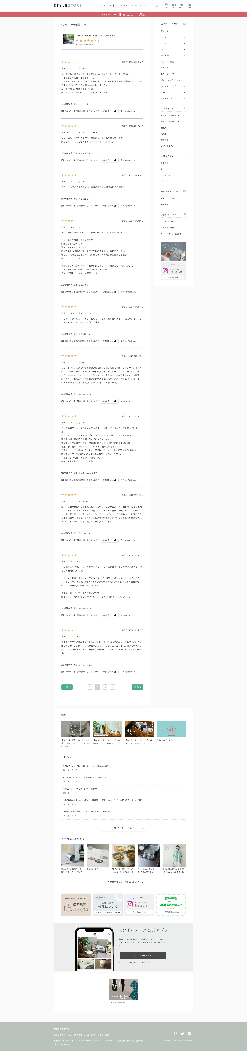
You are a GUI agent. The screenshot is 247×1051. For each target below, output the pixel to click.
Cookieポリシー (109, 1041)
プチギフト (165, 140)
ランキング (165, 175)
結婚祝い (164, 134)
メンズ (164, 37)
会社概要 (139, 1041)
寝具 (163, 50)
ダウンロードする (142, 955)
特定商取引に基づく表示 (126, 1041)
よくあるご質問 (121, 6)
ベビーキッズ (166, 99)
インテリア (165, 43)
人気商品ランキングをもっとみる (123, 882)
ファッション (166, 31)
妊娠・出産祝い (167, 146)
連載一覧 (164, 205)
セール (164, 169)
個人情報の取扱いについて (92, 1041)
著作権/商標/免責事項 (63, 1044)
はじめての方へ (105, 6)
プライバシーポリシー (70, 1041)
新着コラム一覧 (167, 198)
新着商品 (164, 163)
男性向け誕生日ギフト (170, 122)
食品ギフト (165, 128)
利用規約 (57, 1041)
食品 (163, 92)
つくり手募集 (103, 1035)
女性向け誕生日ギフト (170, 115)
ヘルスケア (165, 68)
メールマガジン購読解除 (171, 234)
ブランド (164, 181)
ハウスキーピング (168, 86)
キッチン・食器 (167, 62)
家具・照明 (165, 56)
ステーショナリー (168, 74)
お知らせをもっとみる (123, 828)
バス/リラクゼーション (170, 80)
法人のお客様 (89, 1035)
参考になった (107, 111)
